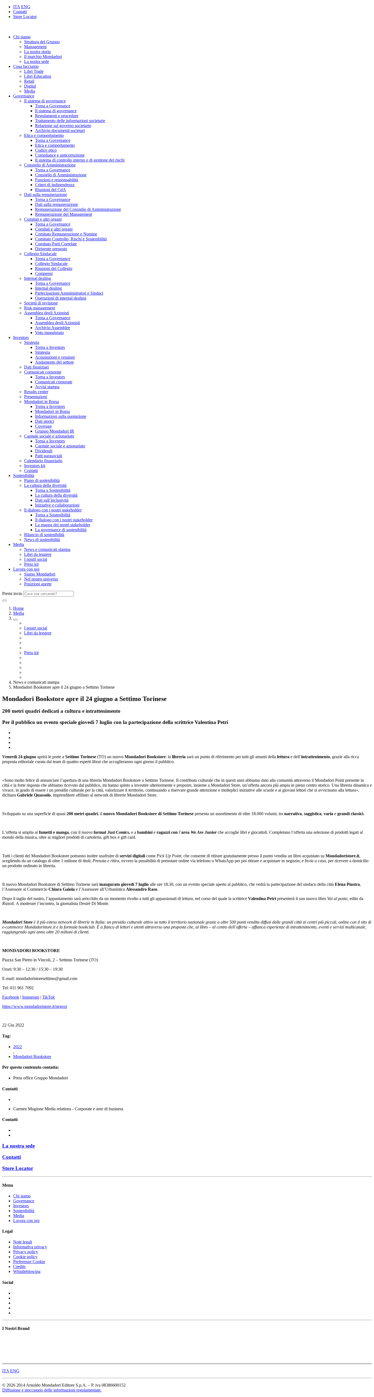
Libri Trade (34, 71)
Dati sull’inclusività (51, 500)
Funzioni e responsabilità (56, 179)
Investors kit (34, 465)
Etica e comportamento (44, 135)
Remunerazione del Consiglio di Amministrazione (78, 209)
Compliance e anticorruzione (60, 155)
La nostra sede (36, 61)
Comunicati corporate (42, 372)
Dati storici (44, 421)
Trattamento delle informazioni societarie (70, 120)
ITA (16, 6)
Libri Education (37, 76)
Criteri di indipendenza (54, 184)
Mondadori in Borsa (41, 401)
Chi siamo (22, 37)
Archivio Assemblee (52, 327)
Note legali (22, 1242)
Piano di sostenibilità (42, 480)
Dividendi (43, 451)
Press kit (31, 564)
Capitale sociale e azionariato (49, 436)
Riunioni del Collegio (53, 268)
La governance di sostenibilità (61, 529)
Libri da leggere (37, 554)
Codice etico (46, 150)
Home (18, 608)
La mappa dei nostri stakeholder (62, 524)
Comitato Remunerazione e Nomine (66, 234)
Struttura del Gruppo (42, 41)
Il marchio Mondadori (43, 56)
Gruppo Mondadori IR (54, 431)
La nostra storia (37, 51)
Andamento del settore (54, 362)
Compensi (44, 273)
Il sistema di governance (45, 101)
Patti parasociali (48, 455)
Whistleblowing (27, 1271)
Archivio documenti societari (60, 130)
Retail (29, 81)
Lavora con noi (26, 569)
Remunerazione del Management (63, 214)
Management (35, 46)
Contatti (20, 11)
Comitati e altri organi (43, 219)
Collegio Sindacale (40, 253)
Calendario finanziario (43, 460)
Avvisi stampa (47, 386)
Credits (19, 1266)
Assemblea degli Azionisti (46, 313)
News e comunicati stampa (47, 549)
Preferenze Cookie (29, 1261)
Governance (23, 96)
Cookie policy (25, 1256)
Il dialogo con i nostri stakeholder (53, 510)
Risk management (39, 308)
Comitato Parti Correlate (56, 244)
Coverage (43, 426)
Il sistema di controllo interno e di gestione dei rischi (80, 160)
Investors (21, 337)
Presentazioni (35, 396)
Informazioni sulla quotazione (60, 416)
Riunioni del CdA (50, 189)
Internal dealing (37, 278)
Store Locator (25, 16)
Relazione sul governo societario (63, 125)
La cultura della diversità (45, 485)
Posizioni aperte (37, 584)
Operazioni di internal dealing (60, 298)
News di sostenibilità (42, 539)
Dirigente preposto (51, 248)
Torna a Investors (50, 347)
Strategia (31, 342)
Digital (30, 86)
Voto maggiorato (49, 332)
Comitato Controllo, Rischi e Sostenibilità (71, 239)
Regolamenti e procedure (56, 115)
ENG (25, 6)
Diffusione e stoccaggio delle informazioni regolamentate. (52, 1390)
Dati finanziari (36, 367)
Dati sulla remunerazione (45, 194)
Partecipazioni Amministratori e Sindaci (69, 293)
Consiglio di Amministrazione (50, 165)
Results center (36, 391)
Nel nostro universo (41, 579)
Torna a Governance (52, 106)
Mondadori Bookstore (32, 1056)
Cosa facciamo (26, 66)
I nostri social (35, 559)
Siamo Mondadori (39, 574)
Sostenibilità (23, 475)
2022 (17, 1046)
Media (29, 91)
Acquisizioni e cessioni (55, 357)
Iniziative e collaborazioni (57, 505)
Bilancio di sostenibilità (44, 534)
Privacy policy (25, 1251)
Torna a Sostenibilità (52, 490)
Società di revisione (41, 303)
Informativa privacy (30, 1246)
